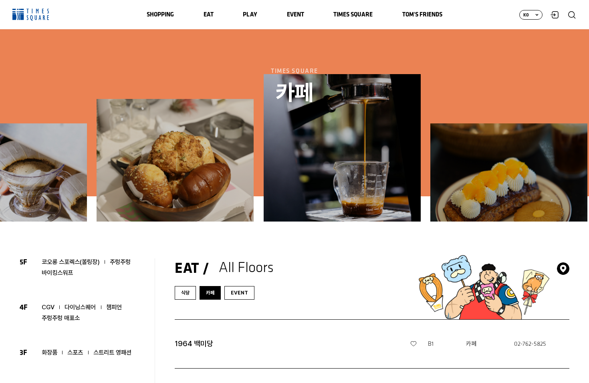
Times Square (30, 15)
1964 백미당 (194, 343)
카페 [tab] (210, 293)
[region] (294, 191)
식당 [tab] (185, 293)
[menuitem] (160, 14)
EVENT (239, 293)
